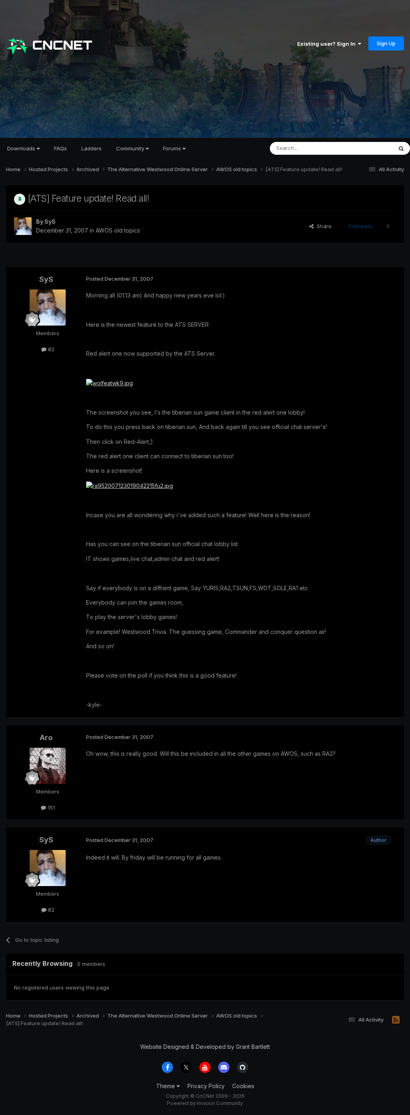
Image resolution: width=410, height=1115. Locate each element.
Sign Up (386, 43)
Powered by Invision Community (205, 1103)
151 (50, 807)
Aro (46, 737)
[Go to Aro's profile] (48, 766)
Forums (173, 148)
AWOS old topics (118, 230)
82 (50, 349)
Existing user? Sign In (327, 43)
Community (131, 148)
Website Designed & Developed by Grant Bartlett (205, 1046)
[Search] (401, 148)
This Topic (369, 148)
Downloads (22, 148)
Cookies (243, 1086)
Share (323, 226)
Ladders (91, 148)
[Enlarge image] (109, 382)
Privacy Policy (206, 1086)
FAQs (60, 148)
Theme (166, 1086)
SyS (50, 221)
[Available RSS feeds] (396, 1020)
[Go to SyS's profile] (23, 226)
